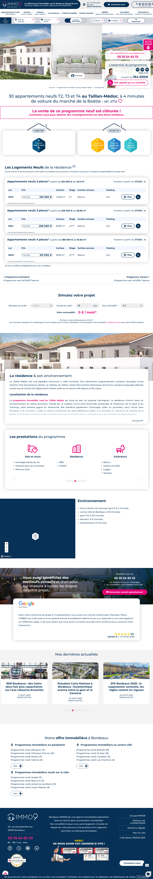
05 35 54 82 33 (127, 56)
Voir (15, 766)
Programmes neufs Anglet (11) (26, 777)
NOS (148, 44)
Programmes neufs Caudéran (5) (93, 756)
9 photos (78, 76)
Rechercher (136, 20)
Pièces (97, 21)
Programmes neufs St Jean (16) (92, 753)
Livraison (115, 21)
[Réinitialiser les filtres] (148, 20)
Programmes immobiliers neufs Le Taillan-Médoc (74, 87)
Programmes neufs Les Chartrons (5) (95, 760)
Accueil (51, 87)
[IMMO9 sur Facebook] (10, 848)
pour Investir (27, 13)
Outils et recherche (143, 13)
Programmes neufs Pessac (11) (26, 756)
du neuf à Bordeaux (124, 13)
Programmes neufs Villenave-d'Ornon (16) (32, 753)
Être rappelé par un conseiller (127, 82)
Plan (128, 197)
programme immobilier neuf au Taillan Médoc (38, 400)
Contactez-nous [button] (132, 863)
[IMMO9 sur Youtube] (28, 848)
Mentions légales (136, 828)
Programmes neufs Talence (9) (27, 760)
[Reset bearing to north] (6, 550)
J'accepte (142, 877)
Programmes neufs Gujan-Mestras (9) (30, 787)
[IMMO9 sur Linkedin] (37, 848)
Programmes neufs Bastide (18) (92, 750)
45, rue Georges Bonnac (94, 4)
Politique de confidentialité (137, 821)
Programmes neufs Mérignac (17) (28, 750)
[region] (37, 528)
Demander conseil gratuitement (124, 592)
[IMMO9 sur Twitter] (19, 848)
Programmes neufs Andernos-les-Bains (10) (33, 784)
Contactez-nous (116, 4)
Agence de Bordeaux (105, 13)
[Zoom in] (6, 544)
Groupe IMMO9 (137, 815)
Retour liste (5, 21)
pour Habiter (40, 13)
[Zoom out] (6, 547)
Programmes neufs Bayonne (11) (27, 781)
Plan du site (139, 833)
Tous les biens (47, 20)
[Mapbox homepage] (6, 556)
